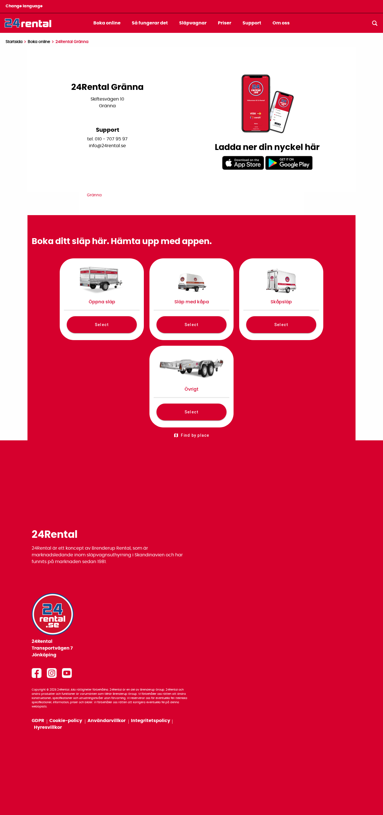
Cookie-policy (66, 720)
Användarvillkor (106, 720)
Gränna (94, 195)
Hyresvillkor (48, 727)
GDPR (38, 720)
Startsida (14, 42)
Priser (224, 23)
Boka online (107, 23)
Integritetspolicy (150, 720)
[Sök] (374, 23)
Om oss (281, 23)
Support (252, 23)
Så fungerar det (150, 23)
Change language (24, 6)
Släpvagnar (193, 23)
